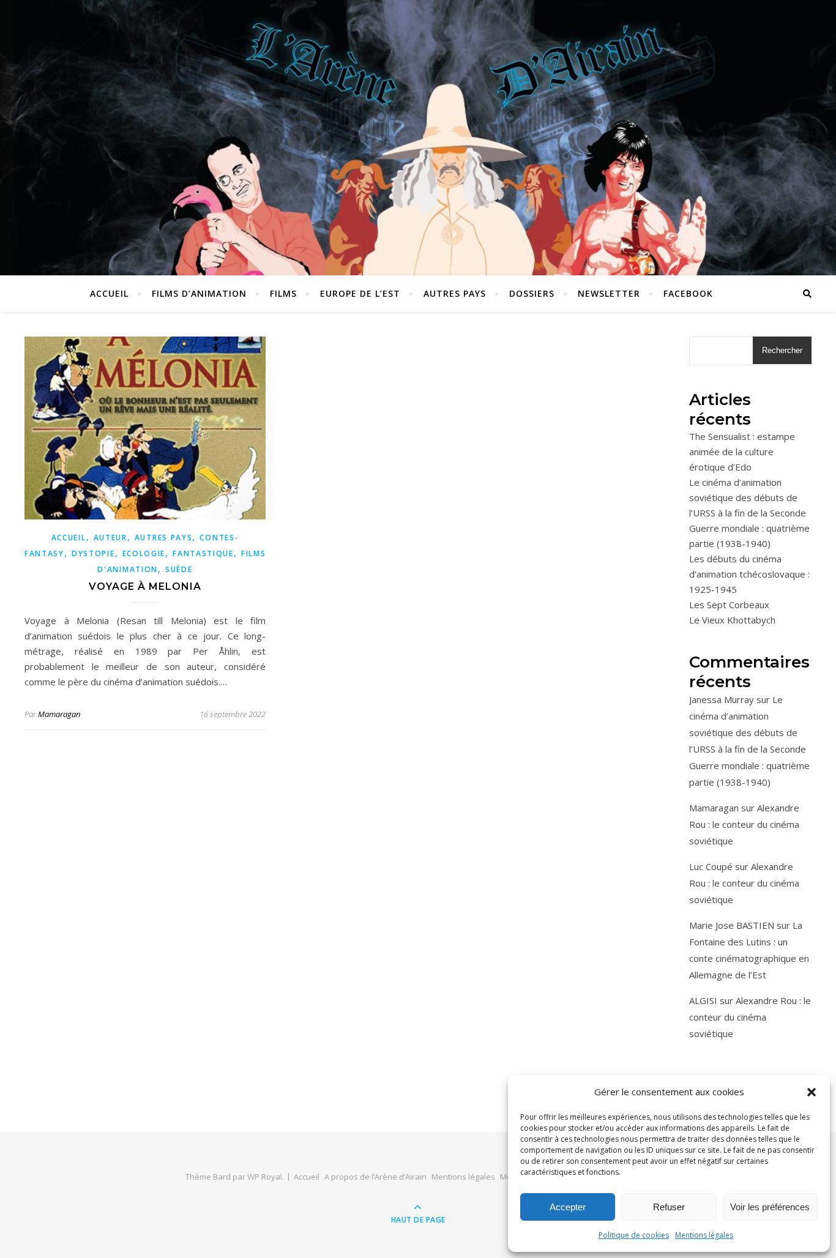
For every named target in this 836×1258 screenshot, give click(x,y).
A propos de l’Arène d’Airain (375, 1176)
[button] (811, 1092)
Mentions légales (704, 1235)
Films (283, 293)
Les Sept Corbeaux (729, 604)
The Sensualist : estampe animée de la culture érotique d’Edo (742, 451)
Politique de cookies (634, 1235)
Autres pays (455, 293)
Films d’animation (199, 293)
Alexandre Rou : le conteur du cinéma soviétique (744, 824)
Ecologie (144, 553)
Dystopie (93, 553)
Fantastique (203, 553)
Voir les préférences (770, 1207)
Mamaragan (59, 714)
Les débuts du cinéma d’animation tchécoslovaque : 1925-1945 (749, 574)
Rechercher (782, 350)
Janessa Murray (721, 699)
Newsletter (609, 293)
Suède (179, 569)
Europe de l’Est (360, 293)
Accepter (568, 1207)
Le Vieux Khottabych (732, 620)
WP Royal (264, 1176)
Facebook (688, 293)
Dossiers (531, 293)
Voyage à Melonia (145, 586)
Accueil (109, 293)
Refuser (669, 1207)
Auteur (110, 537)
